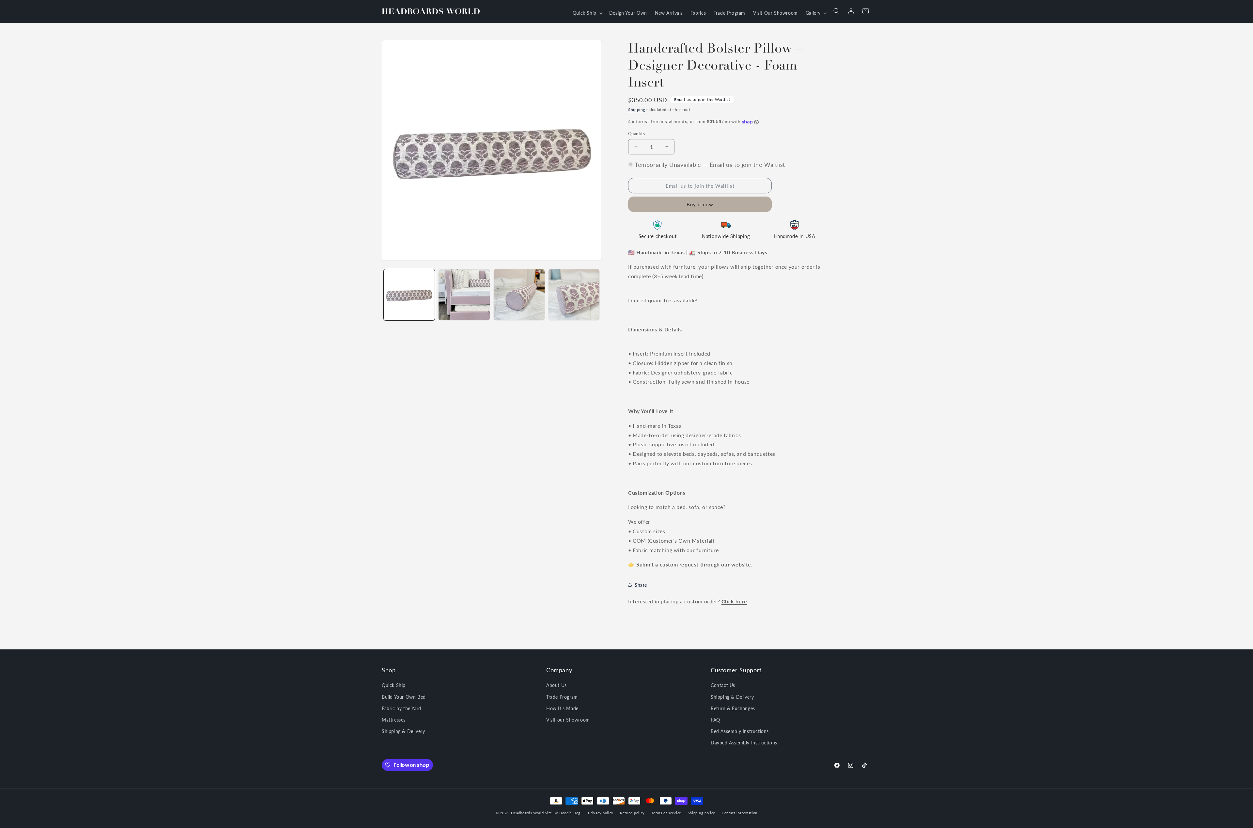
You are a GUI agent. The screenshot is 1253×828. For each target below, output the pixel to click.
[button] (587, 13)
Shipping (636, 109)
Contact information (739, 812)
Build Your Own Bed (404, 697)
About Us (556, 685)
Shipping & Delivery (403, 731)
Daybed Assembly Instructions (744, 742)
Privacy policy (600, 812)
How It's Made (562, 708)
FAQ (715, 720)
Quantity (636, 133)
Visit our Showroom (568, 720)
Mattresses (394, 720)
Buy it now (700, 204)
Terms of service (666, 812)
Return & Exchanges (733, 708)
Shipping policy (702, 812)
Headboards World (527, 813)
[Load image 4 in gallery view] (574, 294)
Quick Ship (394, 685)
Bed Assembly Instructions (740, 731)
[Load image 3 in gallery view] (519, 294)
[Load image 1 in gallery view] (409, 294)
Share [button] (641, 585)
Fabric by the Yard (401, 708)
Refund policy (632, 812)
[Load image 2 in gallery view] (464, 294)
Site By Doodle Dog (562, 813)
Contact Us (723, 685)
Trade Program (562, 697)
